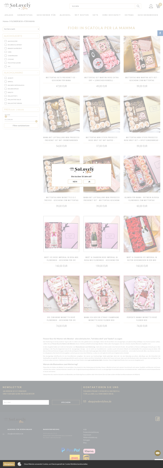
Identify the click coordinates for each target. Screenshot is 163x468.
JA (89, 182)
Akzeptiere (9, 464)
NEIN (75, 182)
